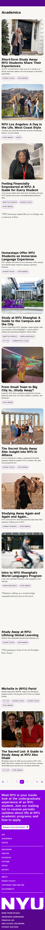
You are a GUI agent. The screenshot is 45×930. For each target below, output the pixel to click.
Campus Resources (27, 336)
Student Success (10, 927)
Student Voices (8, 78)
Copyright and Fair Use (13, 885)
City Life (6, 341)
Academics (7, 839)
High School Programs (13, 924)
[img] (22, 37)
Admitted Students (10, 202)
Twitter (5, 853)
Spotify (5, 870)
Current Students (9, 526)
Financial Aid (8, 920)
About (5, 877)
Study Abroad (23, 78)
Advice (5, 843)
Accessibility (8, 889)
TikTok (4, 866)
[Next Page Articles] (41, 782)
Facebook (6, 858)
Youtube (6, 862)
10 (37, 782)
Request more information (14, 827)
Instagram (7, 849)
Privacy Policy (9, 881)
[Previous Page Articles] (3, 782)
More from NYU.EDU (11, 913)
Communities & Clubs (20, 341)
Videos (18, 137)
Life (3, 835)
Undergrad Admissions (13, 917)
